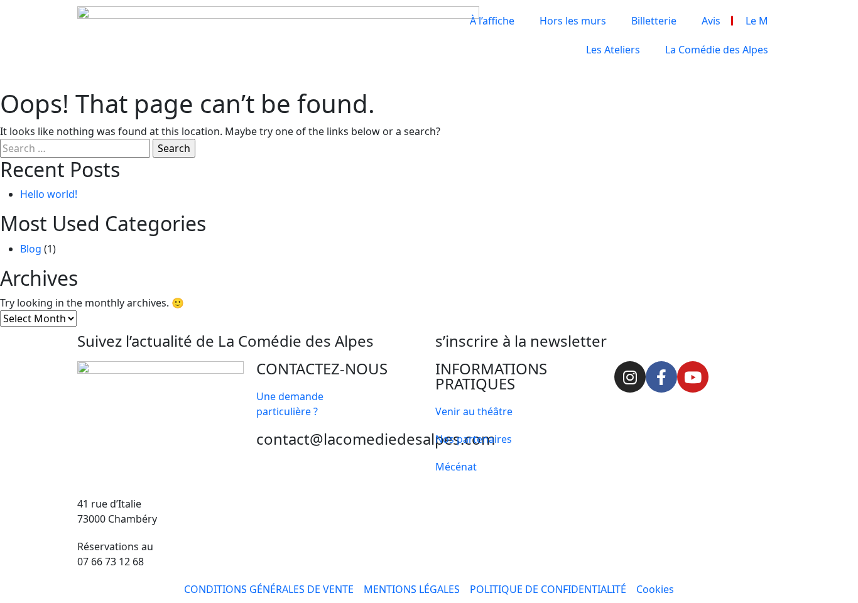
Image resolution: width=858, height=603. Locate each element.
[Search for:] (75, 148)
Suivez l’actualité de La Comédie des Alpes (225, 340)
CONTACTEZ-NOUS (322, 368)
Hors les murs (573, 21)
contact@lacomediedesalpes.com (375, 438)
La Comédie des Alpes (716, 50)
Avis (711, 21)
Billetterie (653, 21)
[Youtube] (693, 377)
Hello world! (48, 194)
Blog (30, 249)
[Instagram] (630, 377)
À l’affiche (492, 21)
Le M (757, 21)
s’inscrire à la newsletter (521, 340)
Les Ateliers (613, 50)
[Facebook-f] (661, 377)
